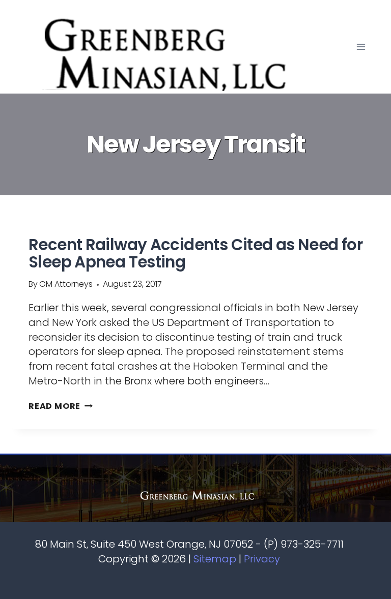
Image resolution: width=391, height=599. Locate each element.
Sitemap (214, 559)
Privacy (262, 559)
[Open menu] (361, 46)
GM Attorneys (66, 284)
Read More (61, 406)
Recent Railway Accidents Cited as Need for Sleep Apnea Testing (195, 253)
